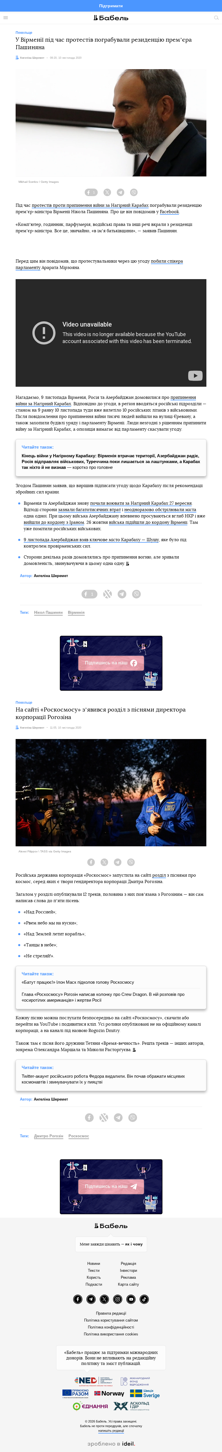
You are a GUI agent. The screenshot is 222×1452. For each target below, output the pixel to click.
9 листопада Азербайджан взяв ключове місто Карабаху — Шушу (91, 540)
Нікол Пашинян (48, 612)
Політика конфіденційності (111, 1327)
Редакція (128, 1263)
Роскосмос (79, 1136)
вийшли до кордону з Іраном (54, 522)
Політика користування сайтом (111, 1320)
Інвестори (128, 1270)
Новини (93, 1263)
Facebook (169, 212)
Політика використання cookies (111, 1334)
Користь (94, 1277)
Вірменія (76, 612)
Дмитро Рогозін (48, 1136)
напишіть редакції (111, 1430)
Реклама (128, 1277)
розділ (159, 875)
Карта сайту (128, 1284)
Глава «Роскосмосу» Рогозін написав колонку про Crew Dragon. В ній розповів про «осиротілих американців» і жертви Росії (103, 997)
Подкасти (94, 1284)
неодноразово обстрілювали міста (160, 510)
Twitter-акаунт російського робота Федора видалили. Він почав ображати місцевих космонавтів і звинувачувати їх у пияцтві (103, 1079)
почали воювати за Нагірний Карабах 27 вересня (141, 503)
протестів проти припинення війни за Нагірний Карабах (90, 205)
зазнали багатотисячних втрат (89, 510)
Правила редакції (111, 1313)
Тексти (93, 1270)
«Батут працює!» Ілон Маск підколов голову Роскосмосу (78, 982)
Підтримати (111, 5)
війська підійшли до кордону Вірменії (148, 522)
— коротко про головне (111, 461)
